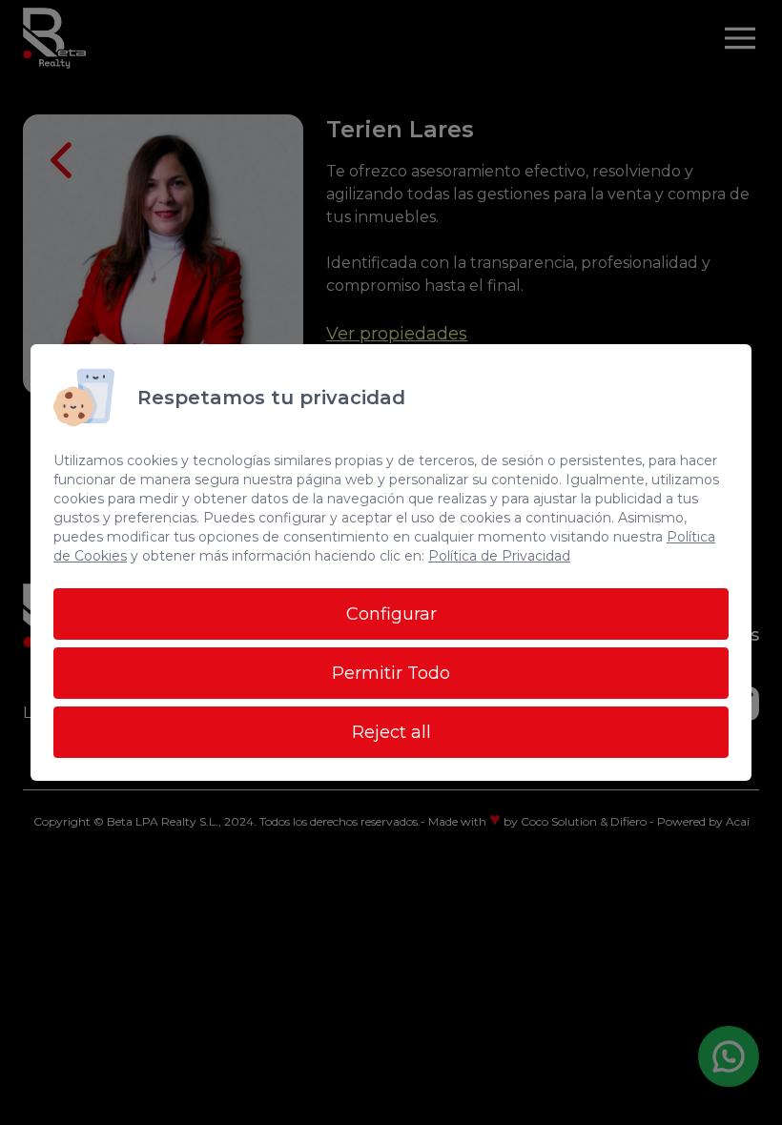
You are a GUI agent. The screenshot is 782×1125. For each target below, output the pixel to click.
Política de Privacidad (499, 555)
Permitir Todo (391, 673)
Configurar (391, 613)
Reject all (391, 732)
